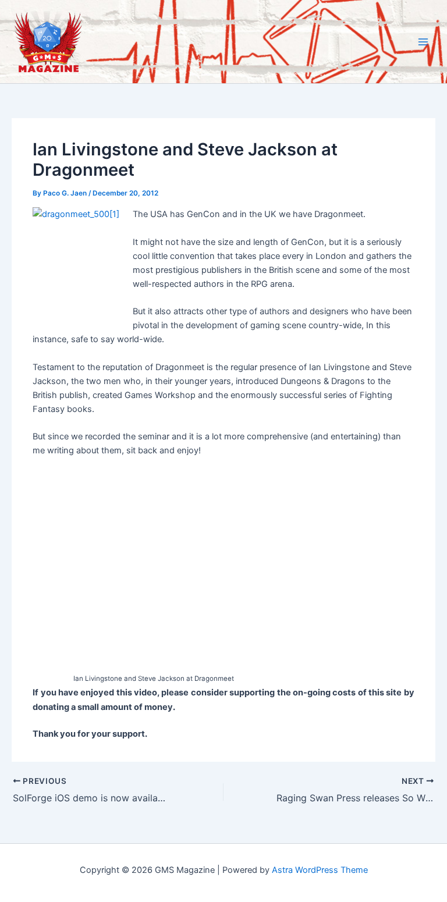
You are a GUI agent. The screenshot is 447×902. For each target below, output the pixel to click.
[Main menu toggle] (423, 42)
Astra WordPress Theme (320, 870)
